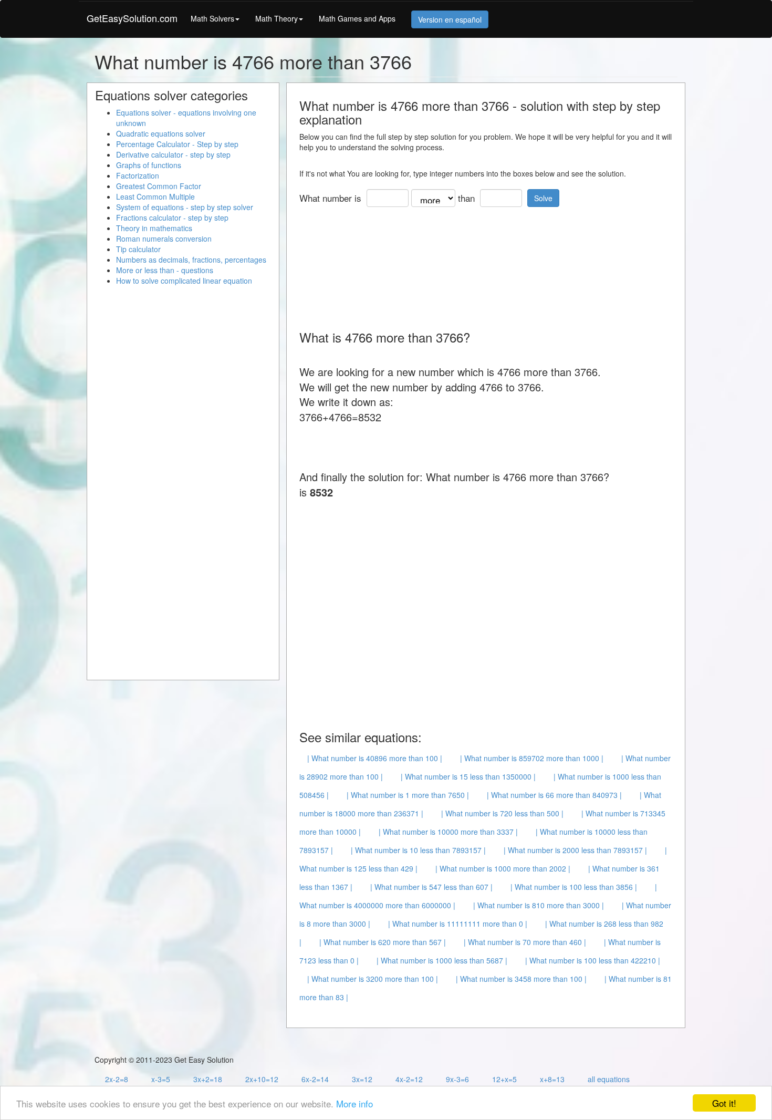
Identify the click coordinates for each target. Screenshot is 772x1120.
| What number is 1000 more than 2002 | (502, 868)
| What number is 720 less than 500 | (502, 813)
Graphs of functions (148, 165)
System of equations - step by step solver (184, 207)
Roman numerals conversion (164, 238)
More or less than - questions (164, 270)
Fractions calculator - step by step (172, 217)
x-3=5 (160, 1079)
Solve (543, 198)
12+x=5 (504, 1079)
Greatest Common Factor (158, 186)
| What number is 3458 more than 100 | (521, 978)
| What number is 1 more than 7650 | (408, 795)
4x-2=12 (409, 1079)
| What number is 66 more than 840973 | (554, 795)
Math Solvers (212, 18)
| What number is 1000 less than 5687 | (442, 960)
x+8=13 (552, 1079)
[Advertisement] (490, 264)
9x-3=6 (457, 1079)
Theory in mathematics (154, 228)
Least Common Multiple (155, 196)
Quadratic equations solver (160, 133)
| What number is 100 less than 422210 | (592, 960)
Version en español (450, 19)
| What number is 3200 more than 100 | (372, 978)
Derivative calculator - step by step (173, 154)
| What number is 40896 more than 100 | (374, 758)
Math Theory (276, 18)
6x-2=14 (315, 1079)
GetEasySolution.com (132, 18)
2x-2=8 (116, 1079)
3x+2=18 (207, 1079)
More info (354, 1103)
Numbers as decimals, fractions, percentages (191, 259)
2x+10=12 (261, 1079)
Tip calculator (138, 249)
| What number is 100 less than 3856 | (573, 887)
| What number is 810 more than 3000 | (538, 905)
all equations (609, 1079)
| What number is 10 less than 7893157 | (418, 850)
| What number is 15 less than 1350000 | (468, 776)
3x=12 (362, 1079)
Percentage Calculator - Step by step (177, 144)
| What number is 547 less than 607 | (431, 887)
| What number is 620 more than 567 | (382, 942)
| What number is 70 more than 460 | (525, 942)
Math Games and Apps (357, 18)
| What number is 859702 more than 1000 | (531, 758)
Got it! (724, 1102)
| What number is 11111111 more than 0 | (457, 923)
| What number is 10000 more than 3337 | (448, 831)
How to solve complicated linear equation (184, 280)
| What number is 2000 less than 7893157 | (575, 850)
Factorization (137, 175)
